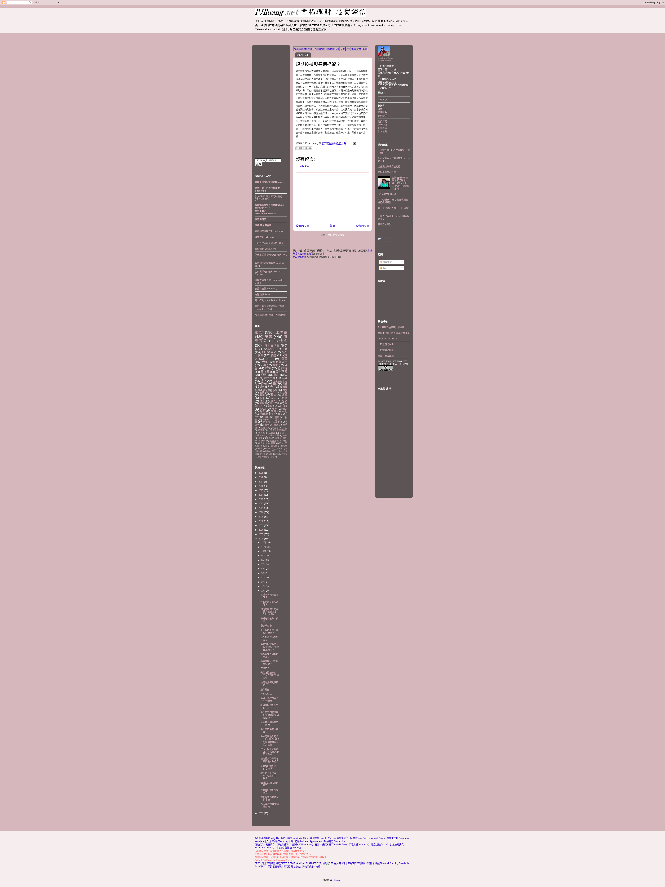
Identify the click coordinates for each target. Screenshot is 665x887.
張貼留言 (304, 165)
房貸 (272, 392)
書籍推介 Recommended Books (369, 838)
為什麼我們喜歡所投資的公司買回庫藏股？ (269, 715)
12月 (264, 542)
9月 (263, 555)
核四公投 (262, 443)
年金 (274, 408)
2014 (261, 495)
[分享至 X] (303, 148)
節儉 (285, 435)
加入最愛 (382, 131)
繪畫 (257, 446)
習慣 (260, 438)
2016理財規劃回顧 (387, 194)
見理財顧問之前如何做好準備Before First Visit (269, 307)
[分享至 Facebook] (307, 148)
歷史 (273, 451)
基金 (269, 358)
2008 (261, 521)
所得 (262, 400)
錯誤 (268, 438)
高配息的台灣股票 (387, 172)
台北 (281, 433)
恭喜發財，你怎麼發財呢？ (269, 662)
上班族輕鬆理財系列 (277, 430)
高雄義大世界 (384, 224)
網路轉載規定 (300, 256)
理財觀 (281, 332)
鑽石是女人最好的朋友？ (269, 655)
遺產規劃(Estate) (379, 844)
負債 (262, 411)
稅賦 (353, 48)
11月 (264, 547)
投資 (342, 48)
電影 (277, 416)
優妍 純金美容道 (263, 225)
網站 (284, 408)
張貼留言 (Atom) (336, 235)
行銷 (265, 384)
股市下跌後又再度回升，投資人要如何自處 (269, 752)
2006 (261, 530)
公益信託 (269, 449)
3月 (263, 582)
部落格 (261, 430)
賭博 (285, 390)
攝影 (285, 441)
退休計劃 (264, 689)
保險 (348, 48)
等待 (259, 457)
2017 (261, 481)
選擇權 (274, 446)
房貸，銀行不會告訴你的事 (269, 699)
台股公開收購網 (386, 356)
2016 (261, 486)
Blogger (338, 880)
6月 (263, 568)
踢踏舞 (283, 392)
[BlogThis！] (300, 148)
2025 (261, 473)
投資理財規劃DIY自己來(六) (269, 706)
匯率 (262, 395)
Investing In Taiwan (387, 338)
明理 (263, 374)
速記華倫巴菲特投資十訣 (269, 798)
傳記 (284, 400)
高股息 (263, 408)
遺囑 (276, 425)
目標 (284, 358)
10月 (264, 551)
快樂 (283, 341)
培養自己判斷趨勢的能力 (269, 723)
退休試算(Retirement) (302, 844)
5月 (263, 573)
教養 (275, 365)
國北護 (266, 422)
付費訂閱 (382, 121)
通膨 (273, 443)
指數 (275, 390)
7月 (263, 564)
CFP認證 (267, 352)
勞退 (262, 403)
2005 (261, 534)
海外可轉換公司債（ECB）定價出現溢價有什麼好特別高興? (269, 740)
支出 (263, 365)
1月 (263, 590)
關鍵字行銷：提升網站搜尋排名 (393, 333)
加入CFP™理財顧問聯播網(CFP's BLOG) (268, 198)
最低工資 (274, 403)
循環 (264, 381)
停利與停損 (266, 694)
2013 (261, 499)
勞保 (270, 406)
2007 (261, 525)
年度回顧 (282, 406)
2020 (261, 477)
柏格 (267, 451)
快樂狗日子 (260, 219)
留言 (384, 268)
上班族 (272, 433)
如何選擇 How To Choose (323, 838)
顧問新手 (382, 115)
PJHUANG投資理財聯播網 (391, 327)
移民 (285, 428)
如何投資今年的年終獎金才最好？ (269, 760)
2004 (261, 538)
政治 (271, 349)
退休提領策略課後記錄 (389, 166)
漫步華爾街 (266, 625)
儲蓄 (285, 384)
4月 (263, 577)
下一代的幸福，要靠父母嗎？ (269, 631)
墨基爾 (284, 454)
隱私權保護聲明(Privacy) (288, 847)
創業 (262, 387)
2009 (261, 516)
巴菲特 (282, 368)
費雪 (266, 457)
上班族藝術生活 (386, 344)
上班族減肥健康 (386, 350)
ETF (268, 368)
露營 (272, 457)
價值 (274, 355)
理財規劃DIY (332, 48)
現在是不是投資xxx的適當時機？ (268, 775)
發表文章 (387, 262)
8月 (263, 560)
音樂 (257, 425)
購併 (263, 441)
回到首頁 (382, 100)
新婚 (262, 398)
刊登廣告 (382, 128)
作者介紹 (382, 124)
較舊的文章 (362, 225)
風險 (273, 395)
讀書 (268, 337)
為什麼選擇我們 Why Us (267, 838)
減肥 (267, 416)
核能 (284, 411)
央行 (272, 387)
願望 (273, 400)
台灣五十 (281, 361)
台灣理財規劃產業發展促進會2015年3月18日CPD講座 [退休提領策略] (400, 183)
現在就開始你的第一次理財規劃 (309, 48)
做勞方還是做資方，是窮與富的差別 (269, 675)
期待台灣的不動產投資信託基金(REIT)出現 (269, 611)
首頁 (332, 225)
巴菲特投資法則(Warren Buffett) (331, 844)
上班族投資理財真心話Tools (269, 243)
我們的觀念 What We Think (295, 838)
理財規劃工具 (266, 414)
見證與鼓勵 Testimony (266, 288)
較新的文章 (302, 225)
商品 (277, 454)
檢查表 (261, 433)
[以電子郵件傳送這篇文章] (297, 148)
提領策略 (269, 378)
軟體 (265, 446)
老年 (265, 361)
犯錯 (284, 395)
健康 (265, 390)
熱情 (262, 392)
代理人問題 (273, 435)
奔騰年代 (264, 668)
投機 (257, 349)
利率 (284, 398)
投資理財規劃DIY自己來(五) (269, 767)
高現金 (284, 446)
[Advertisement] (332, 197)
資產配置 (281, 371)
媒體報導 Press (263, 294)
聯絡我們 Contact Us (265, 248)
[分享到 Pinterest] (310, 148)
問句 (257, 416)
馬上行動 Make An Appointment (271, 300)
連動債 (278, 422)
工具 (364, 48)
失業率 (279, 449)
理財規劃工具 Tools (264, 237)
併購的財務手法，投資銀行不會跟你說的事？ (269, 647)
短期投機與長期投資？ (318, 64)
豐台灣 (262, 454)
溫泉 (280, 451)
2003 (261, 813)
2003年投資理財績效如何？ (269, 805)
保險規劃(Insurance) (359, 844)
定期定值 (259, 435)
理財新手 (382, 109)
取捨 (281, 443)
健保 (277, 419)
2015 (261, 490)
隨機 (277, 438)
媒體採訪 (265, 428)
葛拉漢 (265, 371)
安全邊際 (274, 441)
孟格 (276, 428)
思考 (267, 425)
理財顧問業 (272, 345)
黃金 (260, 448)
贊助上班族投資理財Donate (269, 182)
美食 (280, 414)
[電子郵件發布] (353, 143)
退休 (359, 48)
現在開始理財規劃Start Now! (269, 231)
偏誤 (284, 378)
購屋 (273, 398)
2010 (261, 512)
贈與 (273, 411)
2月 (263, 586)
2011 (261, 508)
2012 (261, 503)
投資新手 (382, 112)
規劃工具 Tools (344, 838)
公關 (270, 454)
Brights (266, 419)
